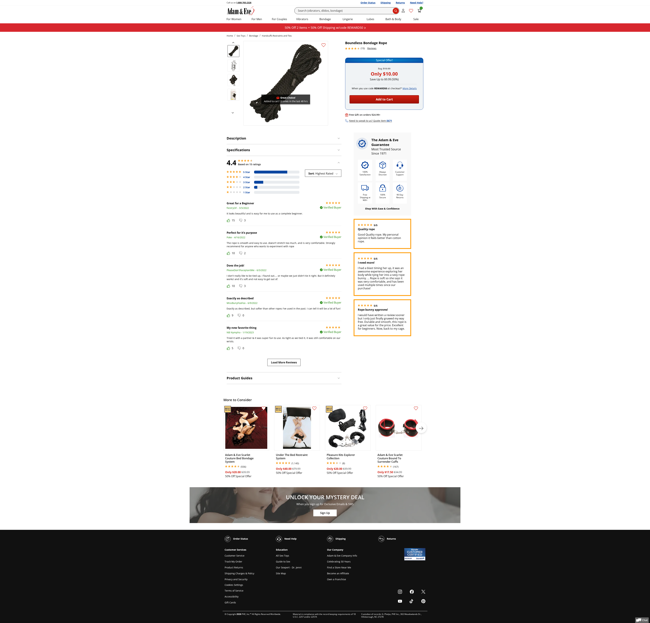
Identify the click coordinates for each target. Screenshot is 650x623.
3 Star (246, 182)
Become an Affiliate (338, 573)
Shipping (386, 2)
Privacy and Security (236, 579)
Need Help (290, 538)
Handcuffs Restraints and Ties (277, 35)
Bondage (325, 19)
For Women (233, 19)
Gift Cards (230, 602)
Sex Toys (241, 35)
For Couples (279, 19)
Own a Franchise (336, 579)
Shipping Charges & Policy (239, 573)
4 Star (246, 177)
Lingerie (348, 19)
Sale (416, 19)
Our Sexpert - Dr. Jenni (289, 567)
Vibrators (302, 19)
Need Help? (416, 2)
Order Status (368, 2)
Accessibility (232, 596)
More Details (410, 88)
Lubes (370, 19)
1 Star (246, 192)
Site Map (281, 573)
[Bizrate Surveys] (420, 558)
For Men (257, 19)
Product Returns (234, 567)
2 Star (246, 187)
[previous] (234, 42)
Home (230, 35)
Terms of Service (234, 590)
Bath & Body (393, 19)
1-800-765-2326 (243, 2)
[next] (231, 113)
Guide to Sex (283, 561)
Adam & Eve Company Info (342, 555)
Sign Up (325, 513)
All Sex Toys (282, 555)
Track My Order (233, 561)
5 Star (246, 172)
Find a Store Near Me (339, 567)
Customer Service (234, 555)
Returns (400, 2)
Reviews (371, 48)
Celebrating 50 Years (339, 561)
